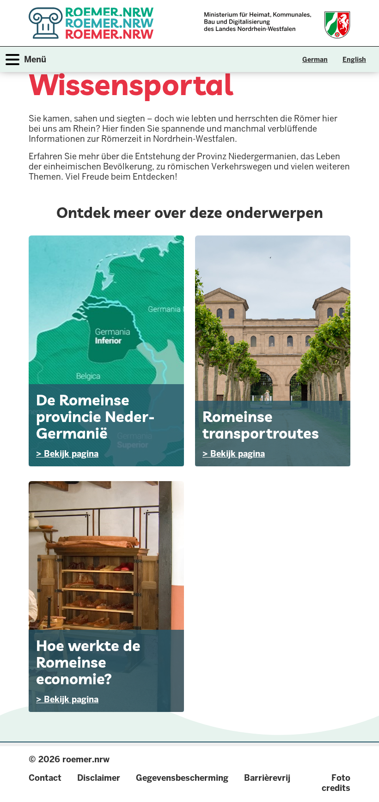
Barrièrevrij (267, 777)
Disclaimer (98, 777)
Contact (45, 777)
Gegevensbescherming (182, 777)
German (315, 59)
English (354, 59)
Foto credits (336, 782)
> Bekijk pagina (67, 453)
